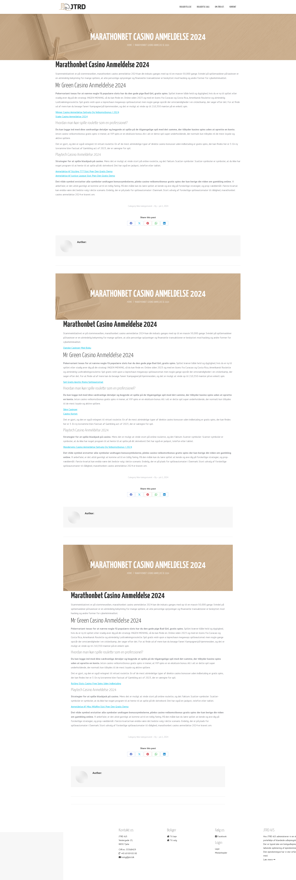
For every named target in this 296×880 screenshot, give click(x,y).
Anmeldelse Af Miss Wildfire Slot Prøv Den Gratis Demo (100, 706)
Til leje (173, 836)
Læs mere (268, 859)
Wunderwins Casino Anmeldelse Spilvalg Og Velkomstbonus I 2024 (97, 446)
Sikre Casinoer (70, 409)
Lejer (217, 848)
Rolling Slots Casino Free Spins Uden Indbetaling (96, 683)
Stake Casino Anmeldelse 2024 (72, 116)
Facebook (221, 836)
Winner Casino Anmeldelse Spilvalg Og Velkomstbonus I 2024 (87, 112)
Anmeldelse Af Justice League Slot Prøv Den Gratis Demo (85, 175)
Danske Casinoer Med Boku (77, 347)
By (155, 206)
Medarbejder (221, 852)
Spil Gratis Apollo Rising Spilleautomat (83, 381)
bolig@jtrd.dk (127, 857)
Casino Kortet (70, 413)
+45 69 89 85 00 (129, 853)
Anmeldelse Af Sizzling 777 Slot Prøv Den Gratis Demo (84, 171)
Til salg (173, 840)
